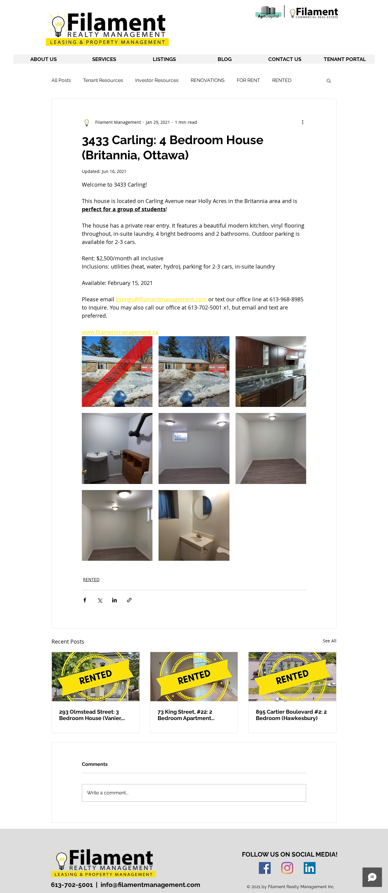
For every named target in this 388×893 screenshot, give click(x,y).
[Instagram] (287, 868)
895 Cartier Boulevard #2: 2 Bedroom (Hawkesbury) (291, 715)
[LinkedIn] (310, 868)
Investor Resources (157, 80)
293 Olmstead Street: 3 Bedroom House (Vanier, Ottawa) (90, 715)
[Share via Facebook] (85, 600)
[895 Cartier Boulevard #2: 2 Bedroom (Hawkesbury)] (292, 676)
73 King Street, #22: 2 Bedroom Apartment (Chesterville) (185, 715)
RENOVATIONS (208, 80)
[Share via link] (129, 600)
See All (329, 641)
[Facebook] (265, 868)
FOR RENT (248, 80)
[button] (329, 80)
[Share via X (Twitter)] (99, 600)
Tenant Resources (103, 80)
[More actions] (302, 122)
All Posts (61, 80)
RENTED (281, 80)
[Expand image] (117, 371)
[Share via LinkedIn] (114, 600)
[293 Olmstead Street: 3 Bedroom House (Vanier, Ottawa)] (95, 676)
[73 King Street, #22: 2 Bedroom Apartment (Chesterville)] (194, 676)
